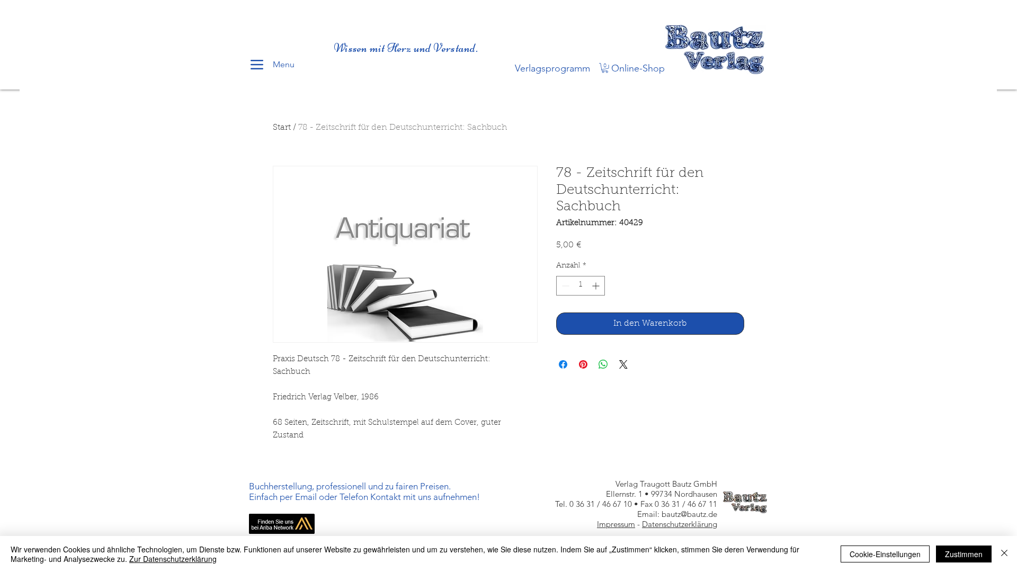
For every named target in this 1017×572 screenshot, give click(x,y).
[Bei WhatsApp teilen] (603, 364)
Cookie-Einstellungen (885, 554)
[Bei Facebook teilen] (563, 364)
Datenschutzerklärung (679, 524)
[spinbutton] (580, 285)
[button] (605, 68)
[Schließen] (1004, 554)
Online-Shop (638, 68)
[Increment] (596, 285)
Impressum (616, 524)
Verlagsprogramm (552, 68)
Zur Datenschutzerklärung (173, 558)
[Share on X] (623, 364)
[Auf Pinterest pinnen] (583, 364)
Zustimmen (964, 554)
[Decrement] (564, 285)
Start (282, 127)
